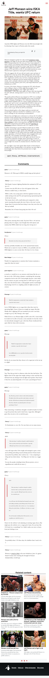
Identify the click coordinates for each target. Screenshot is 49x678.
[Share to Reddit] (35, 51)
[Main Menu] (46, 3)
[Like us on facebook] (22, 660)
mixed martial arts (33, 156)
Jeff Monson (22, 156)
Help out (20, 668)
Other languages (30, 668)
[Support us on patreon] (24, 660)
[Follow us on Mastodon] (26, 660)
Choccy (14, 156)
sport (9, 156)
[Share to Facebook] (32, 51)
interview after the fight (11, 89)
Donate (14, 668)
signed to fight (15, 553)
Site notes (40, 668)
